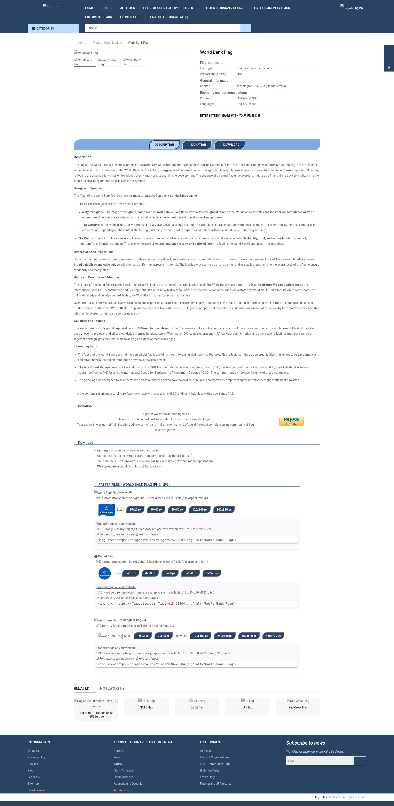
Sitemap (33, 783)
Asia (117, 757)
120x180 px (200, 635)
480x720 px (273, 635)
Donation (198, 144)
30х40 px (156, 509)
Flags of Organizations (214, 757)
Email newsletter (38, 790)
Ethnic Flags (207, 777)
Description (164, 144)
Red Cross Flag (298, 707)
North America (123, 770)
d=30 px (150, 573)
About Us (34, 750)
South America (123, 777)
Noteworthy (112, 688)
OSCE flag (197, 707)
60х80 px (177, 509)
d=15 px (130, 573)
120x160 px (199, 509)
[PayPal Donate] (291, 421)
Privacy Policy (36, 757)
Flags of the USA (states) (216, 783)
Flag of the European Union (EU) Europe (96, 714)
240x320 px (223, 509)
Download (230, 144)
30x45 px (164, 635)
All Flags (205, 750)
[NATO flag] (146, 701)
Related (81, 688)
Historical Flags (209, 770)
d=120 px (190, 573)
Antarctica (120, 790)
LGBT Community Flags (215, 764)
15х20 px (135, 509)
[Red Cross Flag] (298, 701)
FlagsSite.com (323, 797)
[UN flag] (247, 701)
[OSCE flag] (197, 701)
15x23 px (143, 635)
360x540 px (249, 635)
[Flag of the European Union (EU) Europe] (96, 703)
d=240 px (212, 573)
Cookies (33, 764)
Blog (30, 770)
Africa (118, 764)
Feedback (34, 777)
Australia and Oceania (128, 783)
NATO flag (146, 707)
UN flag (247, 707)
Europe (118, 750)
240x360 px (224, 635)
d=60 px (170, 573)
